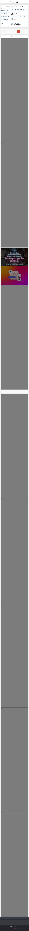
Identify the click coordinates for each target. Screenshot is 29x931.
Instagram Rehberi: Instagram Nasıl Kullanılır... (14, 40)
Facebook (17, 9)
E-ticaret (12, 9)
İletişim (16, 928)
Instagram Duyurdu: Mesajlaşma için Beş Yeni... (14, 268)
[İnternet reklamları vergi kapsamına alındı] (14, 864)
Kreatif (21, 9)
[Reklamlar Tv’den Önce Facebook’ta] (14, 550)
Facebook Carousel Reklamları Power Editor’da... (15, 13)
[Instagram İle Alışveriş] (14, 655)
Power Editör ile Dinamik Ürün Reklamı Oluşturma (16, 25)
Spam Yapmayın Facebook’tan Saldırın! (15, 20)
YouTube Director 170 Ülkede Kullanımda (14, 395)
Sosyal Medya (18, 10)
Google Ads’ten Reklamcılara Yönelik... (14, 287)
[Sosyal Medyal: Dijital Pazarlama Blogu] (14, 1)
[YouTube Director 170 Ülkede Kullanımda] (14, 446)
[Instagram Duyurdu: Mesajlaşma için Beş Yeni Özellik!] (14, 275)
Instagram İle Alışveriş (14, 604)
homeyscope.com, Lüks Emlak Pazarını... (14, 249)
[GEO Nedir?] (14, 195)
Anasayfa (13, 928)
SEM (20, 16)
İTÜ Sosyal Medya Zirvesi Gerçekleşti (14, 708)
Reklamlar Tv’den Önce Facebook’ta (14, 499)
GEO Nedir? (14, 144)
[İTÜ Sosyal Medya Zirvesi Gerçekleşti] (14, 759)
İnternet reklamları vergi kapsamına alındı (14, 814)
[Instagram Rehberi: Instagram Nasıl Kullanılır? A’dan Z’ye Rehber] (14, 90)
